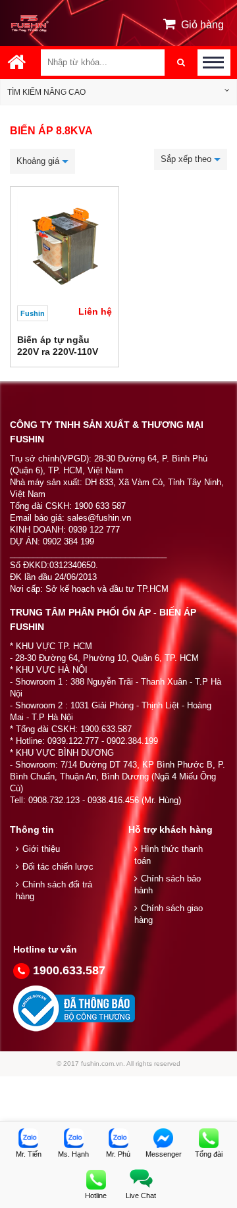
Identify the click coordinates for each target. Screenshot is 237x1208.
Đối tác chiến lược (57, 867)
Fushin (32, 313)
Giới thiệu (41, 849)
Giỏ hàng (202, 24)
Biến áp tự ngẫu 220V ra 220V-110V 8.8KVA (57, 351)
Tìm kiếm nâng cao (46, 92)
